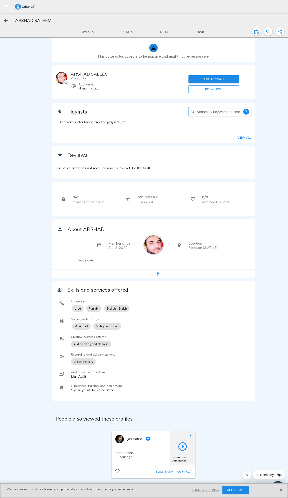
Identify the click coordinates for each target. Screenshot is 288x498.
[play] (183, 446)
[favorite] (268, 31)
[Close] (281, 490)
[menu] (6, 7)
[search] (192, 111)
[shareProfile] (280, 31)
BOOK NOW (213, 89)
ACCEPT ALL (235, 490)
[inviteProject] (256, 31)
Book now (164, 472)
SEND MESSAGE (213, 79)
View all (244, 137)
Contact (184, 472)
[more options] (191, 435)
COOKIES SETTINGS (205, 490)
